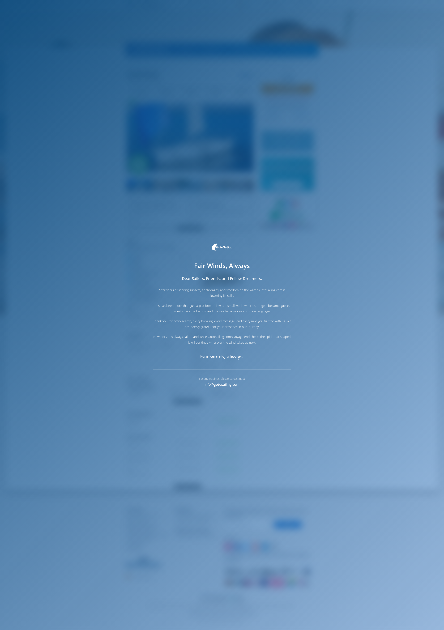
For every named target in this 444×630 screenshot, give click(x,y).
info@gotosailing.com (222, 384)
